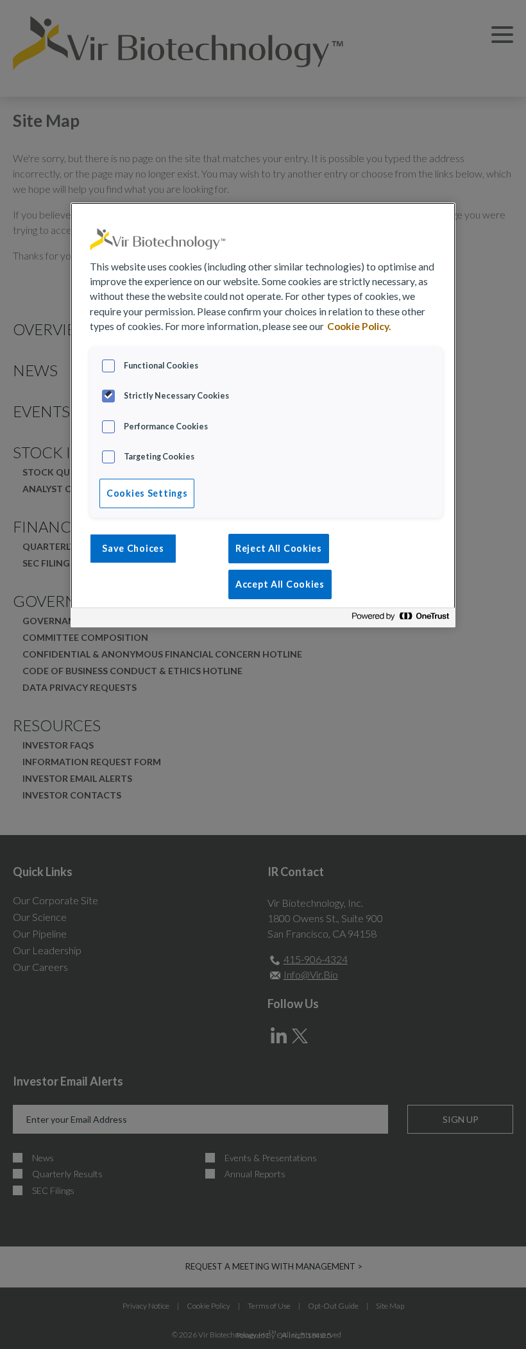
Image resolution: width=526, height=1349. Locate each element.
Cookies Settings (146, 493)
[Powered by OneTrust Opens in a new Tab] (400, 619)
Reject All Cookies (278, 548)
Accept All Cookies (280, 584)
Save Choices (133, 548)
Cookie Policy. (359, 326)
